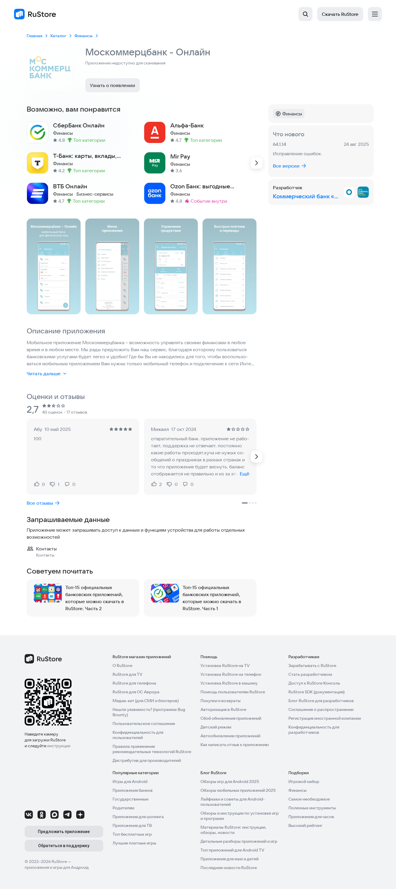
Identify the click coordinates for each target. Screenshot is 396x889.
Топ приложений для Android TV (232, 850)
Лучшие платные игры (134, 843)
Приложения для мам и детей (229, 858)
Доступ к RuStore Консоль (314, 683)
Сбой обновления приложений (230, 718)
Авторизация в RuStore (223, 709)
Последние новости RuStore (228, 867)
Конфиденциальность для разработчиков (313, 729)
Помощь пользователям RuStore (232, 692)
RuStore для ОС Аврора (136, 692)
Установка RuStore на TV (225, 665)
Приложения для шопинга (138, 816)
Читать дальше (44, 373)
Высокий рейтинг (305, 825)
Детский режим (215, 727)
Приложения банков (133, 790)
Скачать (340, 14)
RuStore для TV (127, 674)
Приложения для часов (311, 816)
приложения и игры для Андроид (57, 867)
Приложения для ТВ (132, 825)
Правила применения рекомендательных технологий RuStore (152, 749)
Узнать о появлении (112, 85)
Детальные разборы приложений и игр (238, 841)
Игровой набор (303, 781)
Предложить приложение (64, 831)
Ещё (244, 474)
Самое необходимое (309, 799)
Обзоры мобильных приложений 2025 (238, 790)
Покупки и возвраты (220, 700)
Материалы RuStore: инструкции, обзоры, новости (233, 830)
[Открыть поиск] (305, 14)
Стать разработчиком (310, 674)
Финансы (297, 790)
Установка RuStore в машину (229, 683)
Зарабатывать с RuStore (312, 665)
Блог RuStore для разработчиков (321, 700)
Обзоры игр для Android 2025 (229, 781)
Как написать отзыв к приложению (234, 744)
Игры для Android (130, 781)
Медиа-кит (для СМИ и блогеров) (146, 700)
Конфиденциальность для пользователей (138, 735)
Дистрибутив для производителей (147, 760)
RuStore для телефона (134, 683)
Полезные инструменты (312, 807)
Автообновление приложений (230, 735)
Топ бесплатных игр (132, 834)
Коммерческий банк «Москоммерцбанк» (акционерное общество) (307, 196)
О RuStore (122, 665)
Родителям (123, 807)
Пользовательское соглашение (144, 723)
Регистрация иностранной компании (324, 718)
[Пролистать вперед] (256, 163)
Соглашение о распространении (320, 709)
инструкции (58, 745)
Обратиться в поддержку (63, 845)
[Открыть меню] (375, 14)
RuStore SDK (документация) (316, 692)
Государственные (130, 799)
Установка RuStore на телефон (230, 674)
